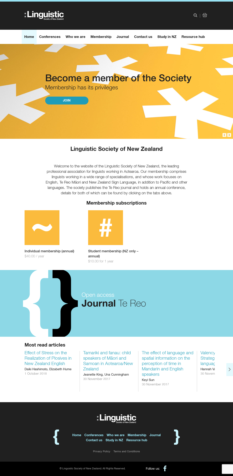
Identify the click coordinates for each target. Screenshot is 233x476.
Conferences (50, 37)
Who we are (75, 37)
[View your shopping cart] (204, 15)
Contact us (143, 37)
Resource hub (193, 37)
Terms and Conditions (126, 451)
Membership (101, 37)
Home (29, 37)
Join (67, 100)
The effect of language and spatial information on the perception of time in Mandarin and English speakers (167, 364)
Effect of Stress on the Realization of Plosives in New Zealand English (48, 358)
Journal (122, 37)
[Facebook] (163, 469)
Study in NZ (166, 37)
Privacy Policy (101, 451)
